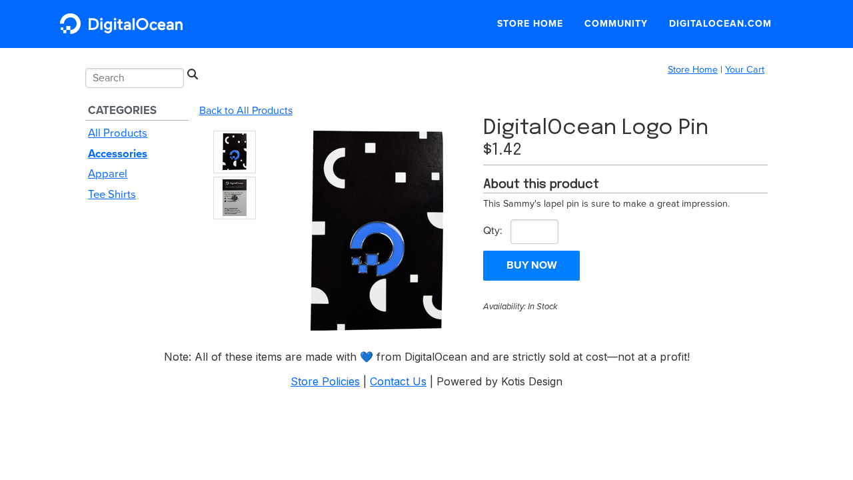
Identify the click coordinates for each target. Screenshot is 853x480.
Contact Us (398, 381)
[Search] (192, 75)
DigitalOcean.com (720, 23)
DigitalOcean (125, 23)
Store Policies (325, 381)
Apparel (107, 174)
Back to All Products (246, 110)
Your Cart (744, 69)
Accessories (117, 154)
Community (616, 23)
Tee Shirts (112, 194)
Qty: (492, 230)
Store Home (530, 23)
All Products (117, 133)
